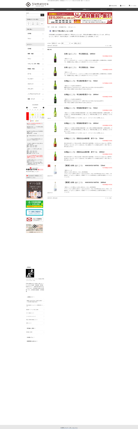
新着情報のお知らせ (31, 341)
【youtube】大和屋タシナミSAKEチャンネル (34, 176)
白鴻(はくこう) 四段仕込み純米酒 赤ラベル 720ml (83, 138)
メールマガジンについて (31, 316)
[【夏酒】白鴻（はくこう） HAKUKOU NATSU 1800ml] (55, 186)
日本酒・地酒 (54, 27)
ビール (29, 73)
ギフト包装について (30, 313)
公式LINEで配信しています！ (33, 171)
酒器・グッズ (31, 99)
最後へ (110, 45)
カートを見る (133, 5)
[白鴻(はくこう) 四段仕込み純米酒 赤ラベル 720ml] (55, 142)
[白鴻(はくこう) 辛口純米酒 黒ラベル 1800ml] (55, 98)
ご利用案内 (51, 9)
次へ (108, 45)
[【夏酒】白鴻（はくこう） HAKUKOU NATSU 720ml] (55, 169)
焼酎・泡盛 (30, 53)
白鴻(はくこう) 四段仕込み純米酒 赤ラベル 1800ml (84, 152)
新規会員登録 (114, 5)
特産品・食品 (31, 68)
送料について (28, 323)
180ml (42, 23)
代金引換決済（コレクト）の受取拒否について (34, 306)
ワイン (29, 38)
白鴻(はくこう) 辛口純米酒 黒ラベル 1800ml (81, 94)
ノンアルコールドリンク (34, 94)
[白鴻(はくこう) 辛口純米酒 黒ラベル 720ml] (55, 85)
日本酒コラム (30, 337)
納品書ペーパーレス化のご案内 (32, 309)
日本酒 (29, 33)
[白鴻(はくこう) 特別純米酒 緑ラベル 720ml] (55, 112)
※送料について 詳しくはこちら (69, 427)
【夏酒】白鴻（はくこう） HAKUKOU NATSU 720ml (84, 165)
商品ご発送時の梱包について (31, 319)
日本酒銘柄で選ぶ (63, 27)
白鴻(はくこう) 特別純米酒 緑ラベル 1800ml (81, 123)
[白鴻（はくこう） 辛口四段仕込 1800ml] (55, 58)
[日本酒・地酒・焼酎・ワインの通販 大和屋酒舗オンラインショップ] (37, 6)
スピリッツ (30, 83)
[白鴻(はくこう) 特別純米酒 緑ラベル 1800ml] (55, 127)
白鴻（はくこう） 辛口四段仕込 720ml (79, 67)
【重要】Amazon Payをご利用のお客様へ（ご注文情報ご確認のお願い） (34, 301)
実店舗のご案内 (30, 328)
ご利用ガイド (30, 297)
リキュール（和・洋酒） (34, 63)
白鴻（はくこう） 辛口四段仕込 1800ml (79, 54)
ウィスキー (30, 78)
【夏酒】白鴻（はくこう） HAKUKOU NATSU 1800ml (85, 182)
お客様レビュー (86, 9)
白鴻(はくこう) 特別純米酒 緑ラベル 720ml (81, 108)
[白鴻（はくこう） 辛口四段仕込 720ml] (55, 71)
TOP (34, 9)
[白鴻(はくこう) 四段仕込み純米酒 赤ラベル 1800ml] (55, 156)
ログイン (124, 5)
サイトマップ (103, 9)
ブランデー (30, 88)
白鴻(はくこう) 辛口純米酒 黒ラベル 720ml (81, 81)
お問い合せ (69, 9)
